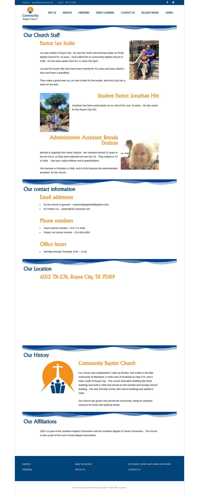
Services (67, 12)
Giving (169, 12)
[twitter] (173, 2)
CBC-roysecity (120, 487)
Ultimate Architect (89, 487)
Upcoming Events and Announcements (149, 464)
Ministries (84, 12)
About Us (80, 469)
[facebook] (167, 2)
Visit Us (52, 12)
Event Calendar (105, 12)
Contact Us (128, 12)
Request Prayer (150, 12)
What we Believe (83, 464)
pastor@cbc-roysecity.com (42, 2)
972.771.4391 (70, 2)
